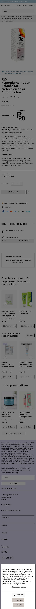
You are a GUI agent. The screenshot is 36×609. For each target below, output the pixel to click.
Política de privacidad (18, 587)
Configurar (18, 595)
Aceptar (18, 605)
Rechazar (18, 600)
